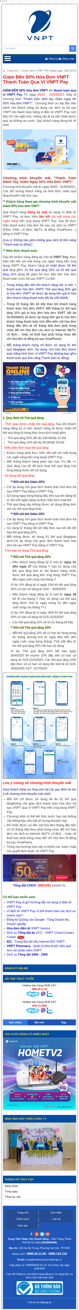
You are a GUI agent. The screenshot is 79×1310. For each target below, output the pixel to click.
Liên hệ (56, 1219)
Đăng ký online (16, 968)
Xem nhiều (15, 1022)
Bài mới (39, 1022)
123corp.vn (45, 1302)
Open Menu (7, 58)
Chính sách (28, 70)
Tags (64, 1022)
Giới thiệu (56, 1212)
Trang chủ (12, 70)
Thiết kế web (34, 1302)
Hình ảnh (23, 1225)
